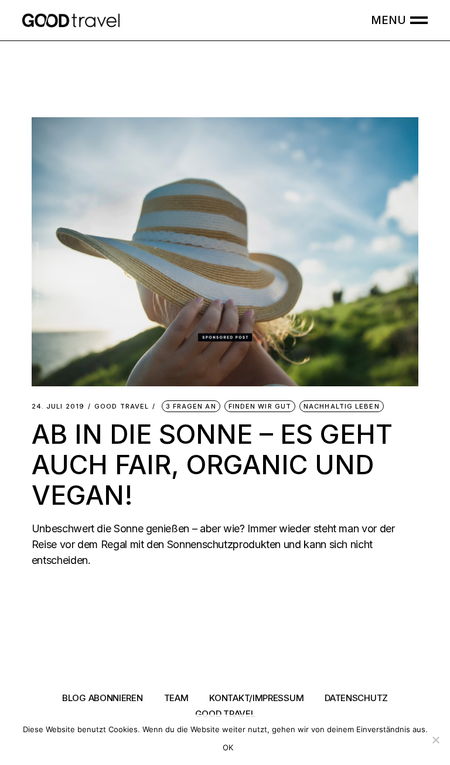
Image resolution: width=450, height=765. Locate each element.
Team (176, 697)
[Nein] (435, 740)
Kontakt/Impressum (256, 697)
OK (228, 747)
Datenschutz (356, 697)
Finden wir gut (260, 406)
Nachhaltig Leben (342, 406)
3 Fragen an (191, 406)
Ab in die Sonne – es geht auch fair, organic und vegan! (212, 464)
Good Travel (121, 406)
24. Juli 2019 (58, 406)
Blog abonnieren (102, 697)
